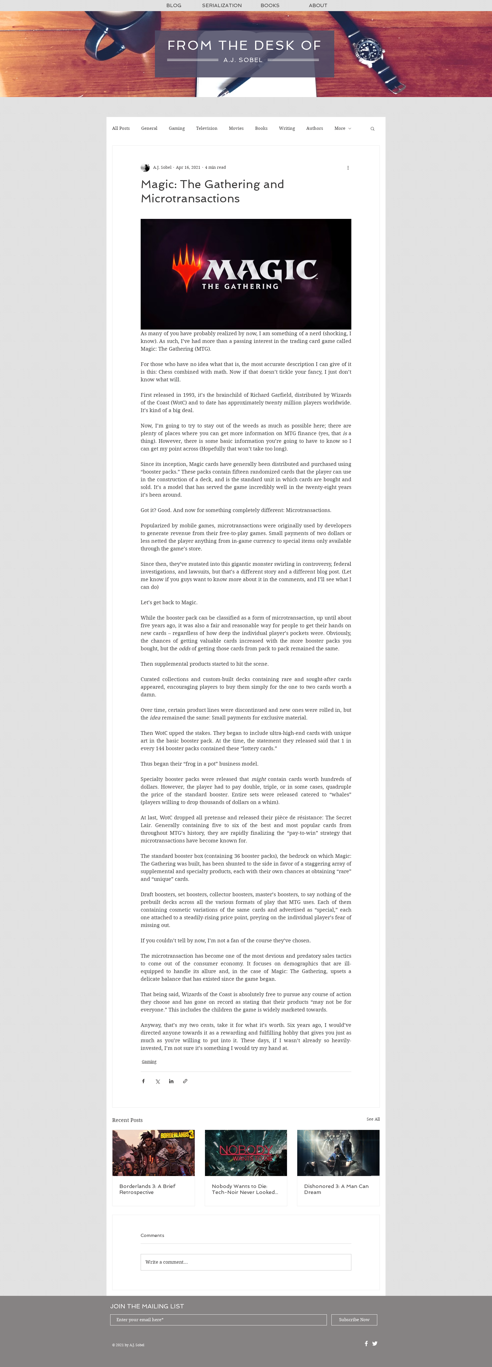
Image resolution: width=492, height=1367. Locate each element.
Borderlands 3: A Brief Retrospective (147, 1189)
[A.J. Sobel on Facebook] (366, 1343)
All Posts (121, 128)
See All (373, 1119)
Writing (287, 128)
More (340, 128)
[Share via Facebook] (143, 1081)
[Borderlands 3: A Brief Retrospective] (153, 1153)
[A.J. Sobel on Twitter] (374, 1343)
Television (207, 128)
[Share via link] (185, 1081)
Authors (314, 128)
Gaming (177, 128)
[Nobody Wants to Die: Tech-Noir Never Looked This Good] (246, 1153)
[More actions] (348, 167)
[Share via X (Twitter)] (157, 1081)
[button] (372, 128)
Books (261, 128)
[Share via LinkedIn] (171, 1081)
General (149, 128)
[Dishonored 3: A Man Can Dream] (338, 1153)
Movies (236, 128)
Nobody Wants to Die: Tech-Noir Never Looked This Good (243, 1189)
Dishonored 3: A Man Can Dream (336, 1189)
